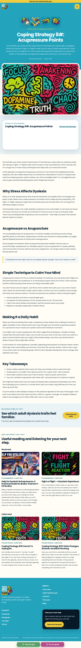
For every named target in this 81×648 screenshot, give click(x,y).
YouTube (5, 621)
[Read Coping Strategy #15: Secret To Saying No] (20, 528)
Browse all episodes (67, 126)
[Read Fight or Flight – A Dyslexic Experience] (60, 463)
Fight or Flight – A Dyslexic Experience (60, 481)
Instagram (6, 617)
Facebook (6, 614)
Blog (44, 603)
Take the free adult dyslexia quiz (40, 1)
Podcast (45, 596)
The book (46, 600)
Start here (46, 589)
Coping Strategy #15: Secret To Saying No (17, 547)
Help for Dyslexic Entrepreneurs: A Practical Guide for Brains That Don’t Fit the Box (20, 483)
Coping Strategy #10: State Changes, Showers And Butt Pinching (60, 547)
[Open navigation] (77, 6)
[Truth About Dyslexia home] (5, 6)
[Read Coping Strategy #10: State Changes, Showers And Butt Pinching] (60, 528)
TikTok (4, 624)
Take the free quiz (71, 415)
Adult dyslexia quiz (50, 593)
